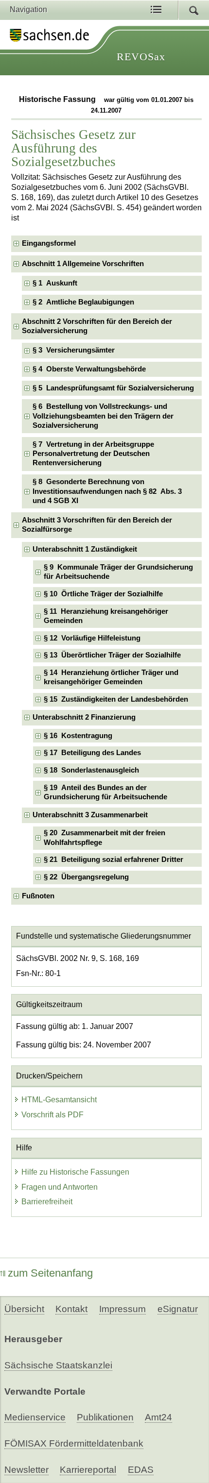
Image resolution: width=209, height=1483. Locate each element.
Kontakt (71, 1309)
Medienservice (35, 1417)
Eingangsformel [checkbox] (49, 243)
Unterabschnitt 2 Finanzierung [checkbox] (84, 717)
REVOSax (141, 57)
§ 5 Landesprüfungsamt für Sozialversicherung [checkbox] (113, 388)
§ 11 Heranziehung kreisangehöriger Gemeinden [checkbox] (106, 615)
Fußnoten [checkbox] (38, 896)
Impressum (122, 1309)
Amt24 (158, 1417)
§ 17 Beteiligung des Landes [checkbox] (92, 753)
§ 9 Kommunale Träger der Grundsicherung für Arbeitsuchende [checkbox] (118, 571)
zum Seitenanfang (50, 1273)
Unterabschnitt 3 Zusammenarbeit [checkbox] (90, 815)
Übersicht (24, 1309)
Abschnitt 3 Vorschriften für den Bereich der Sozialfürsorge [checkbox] (97, 524)
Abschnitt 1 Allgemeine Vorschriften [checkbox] (83, 264)
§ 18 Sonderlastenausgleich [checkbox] (91, 770)
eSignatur (177, 1309)
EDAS (141, 1470)
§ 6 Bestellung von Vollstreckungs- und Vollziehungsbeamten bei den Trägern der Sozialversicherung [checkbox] (103, 416)
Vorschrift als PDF (52, 1115)
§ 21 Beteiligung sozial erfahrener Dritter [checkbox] (113, 859)
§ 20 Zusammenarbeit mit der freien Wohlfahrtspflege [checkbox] (104, 837)
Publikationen (105, 1417)
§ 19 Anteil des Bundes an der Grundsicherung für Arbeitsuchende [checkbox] (105, 792)
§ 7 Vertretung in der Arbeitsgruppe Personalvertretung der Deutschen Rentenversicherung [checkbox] (93, 453)
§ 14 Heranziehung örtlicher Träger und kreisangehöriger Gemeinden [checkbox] (111, 677)
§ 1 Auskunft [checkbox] (55, 283)
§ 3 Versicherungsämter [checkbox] (74, 350)
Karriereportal (88, 1470)
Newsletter (26, 1470)
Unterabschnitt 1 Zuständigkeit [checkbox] (85, 549)
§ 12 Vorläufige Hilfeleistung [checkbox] (92, 638)
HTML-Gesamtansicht (59, 1099)
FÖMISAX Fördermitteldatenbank (73, 1443)
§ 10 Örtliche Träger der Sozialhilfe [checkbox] (103, 594)
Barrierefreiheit (46, 1201)
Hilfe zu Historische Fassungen (75, 1172)
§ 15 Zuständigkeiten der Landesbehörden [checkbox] (116, 699)
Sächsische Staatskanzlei (58, 1365)
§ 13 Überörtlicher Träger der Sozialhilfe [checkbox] (112, 655)
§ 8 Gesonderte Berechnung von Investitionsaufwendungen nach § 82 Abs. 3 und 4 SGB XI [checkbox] (107, 491)
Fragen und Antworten (59, 1187)
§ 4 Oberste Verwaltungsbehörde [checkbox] (89, 369)
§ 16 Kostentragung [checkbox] (78, 736)
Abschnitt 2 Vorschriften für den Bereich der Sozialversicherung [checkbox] (97, 326)
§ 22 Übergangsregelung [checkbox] (86, 877)
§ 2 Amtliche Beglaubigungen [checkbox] (83, 302)
